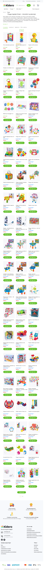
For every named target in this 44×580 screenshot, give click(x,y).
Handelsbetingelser (31, 530)
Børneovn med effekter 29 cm (33, 320)
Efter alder (18, 9)
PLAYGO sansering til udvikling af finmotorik (20, 481)
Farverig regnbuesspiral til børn (21, 45)
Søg (29, 5)
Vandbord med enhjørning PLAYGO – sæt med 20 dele (8, 274)
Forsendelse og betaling (30, 1)
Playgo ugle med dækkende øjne (33, 160)
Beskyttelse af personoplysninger (33, 532)
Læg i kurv (8, 51)
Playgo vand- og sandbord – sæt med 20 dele (21, 252)
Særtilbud (6, 9)
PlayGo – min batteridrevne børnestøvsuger (8, 229)
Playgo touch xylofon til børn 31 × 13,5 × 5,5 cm (21, 114)
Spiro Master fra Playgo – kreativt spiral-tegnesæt (8, 389)
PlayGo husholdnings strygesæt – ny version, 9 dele (21, 389)
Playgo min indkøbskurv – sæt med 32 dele (33, 435)
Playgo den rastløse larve (21, 136)
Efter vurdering (24, 27)
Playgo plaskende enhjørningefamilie (6, 481)
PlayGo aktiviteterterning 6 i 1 (8, 182)
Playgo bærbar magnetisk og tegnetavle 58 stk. (9, 366)
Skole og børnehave (38, 551)
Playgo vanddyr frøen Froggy (20, 91)
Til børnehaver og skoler (6, 548)
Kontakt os (3, 546)
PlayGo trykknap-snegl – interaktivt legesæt (20, 320)
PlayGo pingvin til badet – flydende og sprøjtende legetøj (8, 435)
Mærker (4, 12)
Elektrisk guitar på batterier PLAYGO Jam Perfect (8, 320)
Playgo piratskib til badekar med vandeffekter (21, 183)
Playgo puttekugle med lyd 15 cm (34, 91)
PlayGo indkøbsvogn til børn (33, 342)
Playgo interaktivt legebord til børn (8, 206)
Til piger (11, 9)
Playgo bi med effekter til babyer (8, 91)
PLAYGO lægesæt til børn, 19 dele (8, 137)
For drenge (36, 550)
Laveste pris (11, 27)
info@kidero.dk (7, 531)
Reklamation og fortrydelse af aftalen (34, 535)
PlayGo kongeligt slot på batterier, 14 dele (33, 114)
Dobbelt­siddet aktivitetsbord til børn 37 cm (21, 68)
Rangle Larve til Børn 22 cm (8, 67)
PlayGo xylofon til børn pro (21, 411)
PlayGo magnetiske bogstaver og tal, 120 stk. (33, 389)
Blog (24, 1)
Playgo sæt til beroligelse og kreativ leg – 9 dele (34, 297)
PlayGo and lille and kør (33, 44)
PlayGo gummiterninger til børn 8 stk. (21, 435)
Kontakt (38, 1)
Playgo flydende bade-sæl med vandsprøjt (33, 458)
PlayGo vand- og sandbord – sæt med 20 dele (34, 252)
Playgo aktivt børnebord (33, 182)
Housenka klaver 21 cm (7, 457)
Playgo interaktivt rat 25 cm (8, 411)
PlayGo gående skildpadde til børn (9, 160)
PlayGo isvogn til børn (32, 205)
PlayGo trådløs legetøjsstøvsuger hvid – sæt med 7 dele (21, 229)
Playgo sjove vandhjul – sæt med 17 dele (8, 297)
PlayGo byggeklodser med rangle (33, 481)
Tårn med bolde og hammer (8, 44)
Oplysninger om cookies (6, 550)
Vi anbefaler (5, 27)
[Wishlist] (5, 34)
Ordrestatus (29, 528)
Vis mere (5, 24)
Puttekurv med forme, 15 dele (21, 159)
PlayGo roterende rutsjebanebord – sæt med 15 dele (34, 274)
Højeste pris (17, 27)
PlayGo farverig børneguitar (33, 411)
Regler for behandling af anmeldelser (8, 551)
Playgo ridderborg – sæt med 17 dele (34, 229)
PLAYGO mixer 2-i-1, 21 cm (21, 365)
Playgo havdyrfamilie (20, 457)
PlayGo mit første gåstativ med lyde (21, 206)
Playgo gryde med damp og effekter (8, 343)
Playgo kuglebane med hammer (20, 343)
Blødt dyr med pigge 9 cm (8, 113)
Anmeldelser (3, 553)
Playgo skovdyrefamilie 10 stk (33, 137)
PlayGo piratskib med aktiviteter (32, 366)
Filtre (22, 30)
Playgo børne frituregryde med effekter (33, 68)
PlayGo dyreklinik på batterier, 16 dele (7, 252)
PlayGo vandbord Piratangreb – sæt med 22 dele (21, 274)
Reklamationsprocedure (32, 537)
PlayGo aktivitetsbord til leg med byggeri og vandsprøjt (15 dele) (21, 297)
